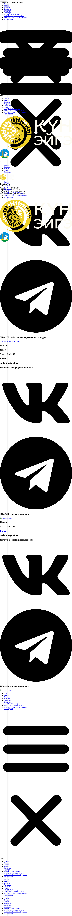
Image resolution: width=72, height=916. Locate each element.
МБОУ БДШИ (8, 197)
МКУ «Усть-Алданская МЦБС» (14, 194)
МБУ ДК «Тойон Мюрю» (12, 192)
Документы (7, 187)
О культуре (7, 189)
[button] (36, 59)
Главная (6, 182)
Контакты (7, 185)
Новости (6, 184)
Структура (7, 190)
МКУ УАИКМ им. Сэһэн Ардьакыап (15, 195)
